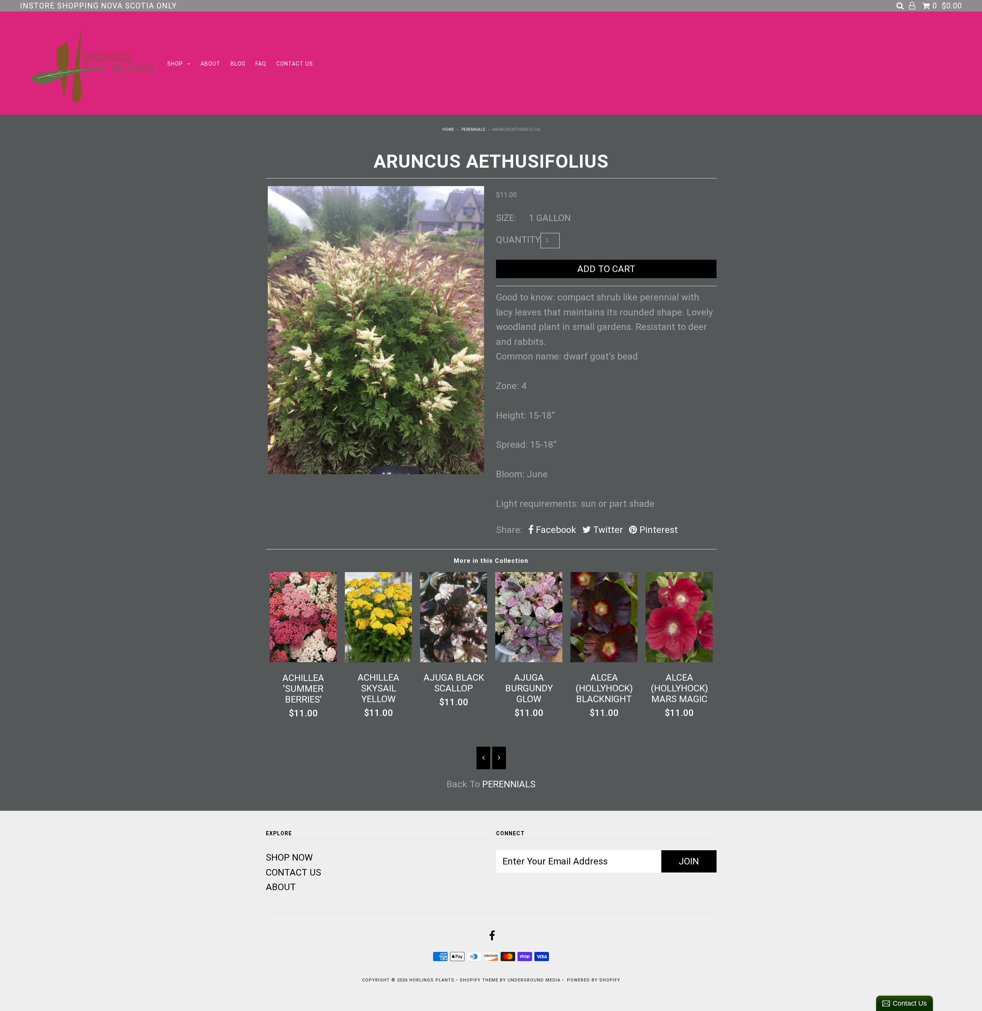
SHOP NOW (289, 857)
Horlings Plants (432, 980)
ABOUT (211, 64)
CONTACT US (294, 64)
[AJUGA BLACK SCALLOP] (454, 659)
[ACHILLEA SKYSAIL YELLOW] (378, 659)
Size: (506, 218)
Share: (509, 529)
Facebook (555, 529)
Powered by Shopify (593, 980)
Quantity (518, 239)
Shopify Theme (479, 980)
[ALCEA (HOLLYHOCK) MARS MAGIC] (679, 659)
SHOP (175, 64)
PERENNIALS (473, 129)
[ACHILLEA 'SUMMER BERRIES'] (303, 659)
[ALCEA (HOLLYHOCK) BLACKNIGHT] (604, 659)
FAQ (260, 64)
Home (448, 129)
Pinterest (657, 529)
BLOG (238, 64)
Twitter (607, 529)
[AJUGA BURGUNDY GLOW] (529, 659)
